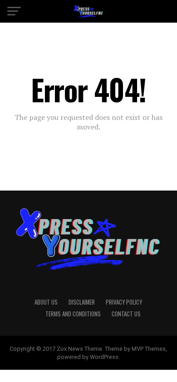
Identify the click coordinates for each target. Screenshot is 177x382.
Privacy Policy (124, 302)
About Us (46, 302)
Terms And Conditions (73, 314)
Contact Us (126, 314)
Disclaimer (82, 302)
